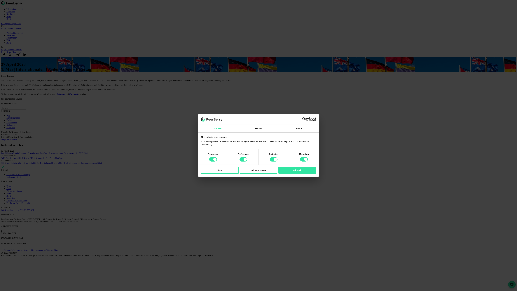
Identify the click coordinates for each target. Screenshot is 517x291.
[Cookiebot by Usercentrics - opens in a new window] (304, 119)
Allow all (297, 170)
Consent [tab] (218, 128)
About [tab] (299, 128)
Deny (219, 170)
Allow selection (258, 170)
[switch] (243, 159)
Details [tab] (258, 128)
